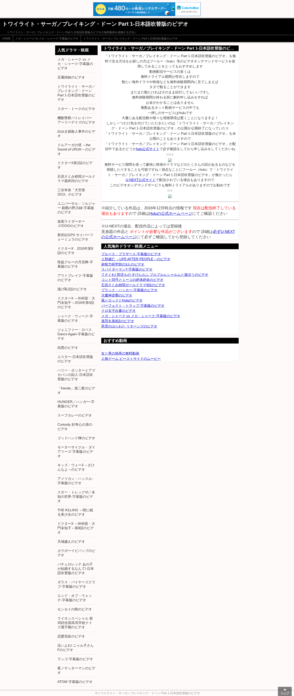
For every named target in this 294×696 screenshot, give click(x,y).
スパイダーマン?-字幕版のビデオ (127, 269)
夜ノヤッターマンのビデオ (76, 670)
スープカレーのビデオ (74, 415)
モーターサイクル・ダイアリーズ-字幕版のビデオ (76, 451)
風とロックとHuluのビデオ (122, 300)
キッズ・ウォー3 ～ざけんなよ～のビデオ (76, 467)
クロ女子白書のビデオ (118, 311)
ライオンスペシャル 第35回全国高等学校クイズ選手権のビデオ (75, 622)
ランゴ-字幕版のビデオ (75, 659)
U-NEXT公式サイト (141, 180)
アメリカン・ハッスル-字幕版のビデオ (75, 481)
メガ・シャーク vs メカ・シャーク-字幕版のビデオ (46, 38)
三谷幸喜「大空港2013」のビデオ (71, 192)
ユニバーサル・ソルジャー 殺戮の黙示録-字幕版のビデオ (76, 207)
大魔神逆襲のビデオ (116, 295)
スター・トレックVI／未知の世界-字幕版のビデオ (76, 496)
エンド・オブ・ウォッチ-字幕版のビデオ (74, 598)
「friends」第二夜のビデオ (76, 390)
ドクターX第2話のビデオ (75, 165)
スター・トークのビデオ (76, 109)
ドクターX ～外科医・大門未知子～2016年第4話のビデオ (76, 302)
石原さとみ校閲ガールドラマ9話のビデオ (133, 285)
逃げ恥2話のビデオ (72, 289)
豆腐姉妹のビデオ (71, 77)
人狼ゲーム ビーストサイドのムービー (131, 359)
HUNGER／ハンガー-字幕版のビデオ (75, 404)
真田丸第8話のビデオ (117, 321)
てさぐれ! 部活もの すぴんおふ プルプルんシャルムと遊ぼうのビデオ (154, 275)
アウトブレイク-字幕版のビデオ (75, 278)
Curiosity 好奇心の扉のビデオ (74, 426)
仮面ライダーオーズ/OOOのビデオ (71, 223)
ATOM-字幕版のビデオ (75, 682)
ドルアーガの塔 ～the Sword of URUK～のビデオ (76, 149)
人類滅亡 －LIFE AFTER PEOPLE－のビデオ (135, 259)
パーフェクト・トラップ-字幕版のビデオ (132, 305)
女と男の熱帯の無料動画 (120, 353)
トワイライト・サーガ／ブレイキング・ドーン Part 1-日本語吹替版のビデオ (130, 38)
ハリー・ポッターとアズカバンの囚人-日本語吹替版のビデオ (76, 374)
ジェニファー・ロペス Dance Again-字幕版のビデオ (76, 334)
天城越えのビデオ (71, 541)
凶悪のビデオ (67, 347)
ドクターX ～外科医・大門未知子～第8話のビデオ (76, 528)
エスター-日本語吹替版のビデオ (75, 359)
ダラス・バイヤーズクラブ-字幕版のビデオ (76, 584)
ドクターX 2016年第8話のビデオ (75, 250)
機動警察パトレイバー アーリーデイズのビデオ (76, 120)
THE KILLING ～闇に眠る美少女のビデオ (75, 512)
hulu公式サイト (147, 149)
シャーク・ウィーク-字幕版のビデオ (75, 318)
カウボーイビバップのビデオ (76, 553)
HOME (6, 38)
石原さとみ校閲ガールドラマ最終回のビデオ (76, 178)
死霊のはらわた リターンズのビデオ (129, 326)
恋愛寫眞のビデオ (71, 636)
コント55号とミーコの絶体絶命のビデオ (132, 280)
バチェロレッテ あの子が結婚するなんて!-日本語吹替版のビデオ (75, 568)
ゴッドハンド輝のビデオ (76, 438)
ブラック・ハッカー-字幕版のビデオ (129, 290)
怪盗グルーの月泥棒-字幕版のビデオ (75, 264)
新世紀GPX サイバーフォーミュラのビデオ (75, 237)
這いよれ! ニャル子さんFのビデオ (75, 647)
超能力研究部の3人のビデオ (122, 264)
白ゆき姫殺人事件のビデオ (76, 133)
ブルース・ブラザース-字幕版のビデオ (131, 254)
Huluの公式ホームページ (170, 213)
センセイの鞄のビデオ (74, 609)
